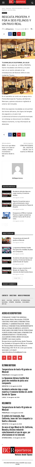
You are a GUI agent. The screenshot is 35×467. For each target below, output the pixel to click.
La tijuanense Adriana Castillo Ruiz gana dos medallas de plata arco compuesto (23, 249)
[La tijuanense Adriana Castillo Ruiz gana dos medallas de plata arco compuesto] (6, 250)
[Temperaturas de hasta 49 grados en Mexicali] (6, 240)
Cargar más (17, 278)
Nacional (8, 8)
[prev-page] (3, 224)
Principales (6, 375)
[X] (14, 34)
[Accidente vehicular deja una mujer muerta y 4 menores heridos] (6, 194)
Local (4, 206)
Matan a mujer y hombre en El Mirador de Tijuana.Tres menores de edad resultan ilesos (23, 270)
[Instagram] (9, 358)
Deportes (5, 386)
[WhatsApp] (23, 34)
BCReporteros (10, 29)
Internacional (7, 438)
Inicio (3, 8)
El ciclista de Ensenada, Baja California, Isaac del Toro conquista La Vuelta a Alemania (17, 418)
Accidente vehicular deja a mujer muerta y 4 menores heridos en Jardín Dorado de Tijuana (23, 259)
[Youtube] (20, 358)
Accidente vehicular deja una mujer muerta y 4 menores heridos (21, 193)
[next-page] (6, 224)
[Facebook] (10, 34)
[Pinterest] (19, 34)
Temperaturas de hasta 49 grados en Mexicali (17, 370)
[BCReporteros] (3, 29)
